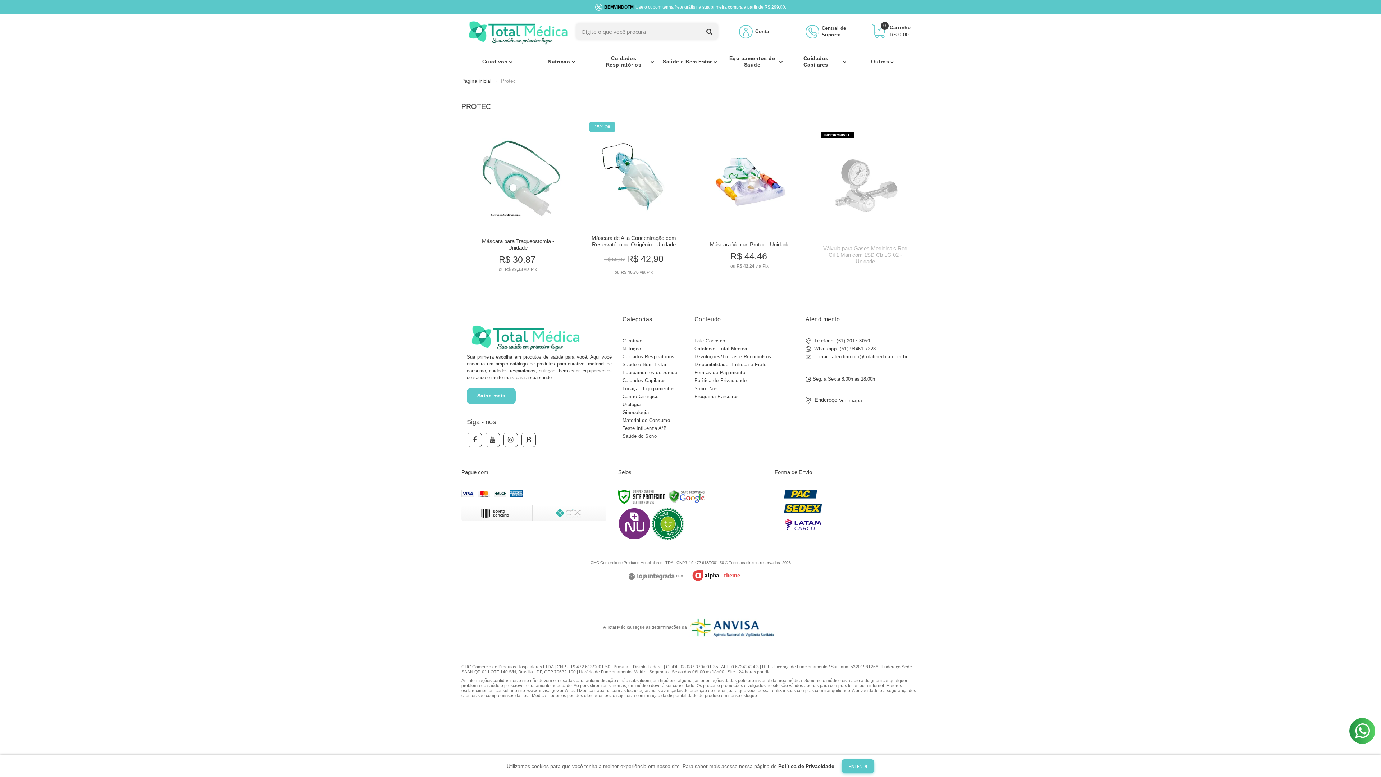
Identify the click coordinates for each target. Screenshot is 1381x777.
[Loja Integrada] (656, 577)
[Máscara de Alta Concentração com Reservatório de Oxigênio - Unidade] (633, 200)
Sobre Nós (706, 388)
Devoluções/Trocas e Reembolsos (732, 356)
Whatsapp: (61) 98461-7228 (844, 348)
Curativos (633, 341)
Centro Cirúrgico (641, 396)
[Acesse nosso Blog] (528, 440)
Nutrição (632, 348)
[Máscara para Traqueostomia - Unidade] (518, 200)
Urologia (632, 404)
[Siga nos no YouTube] (493, 440)
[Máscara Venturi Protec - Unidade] (749, 200)
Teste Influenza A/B (645, 428)
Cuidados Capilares (644, 380)
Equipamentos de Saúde (650, 372)
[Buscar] (709, 31)
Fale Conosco (709, 341)
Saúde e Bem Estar (645, 364)
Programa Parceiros (716, 396)
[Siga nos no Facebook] (475, 440)
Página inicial (476, 81)
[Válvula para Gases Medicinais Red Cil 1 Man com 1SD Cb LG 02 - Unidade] (865, 200)
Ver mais (518, 264)
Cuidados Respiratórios (649, 356)
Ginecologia (636, 412)
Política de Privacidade (720, 380)
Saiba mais (491, 396)
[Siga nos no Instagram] (510, 440)
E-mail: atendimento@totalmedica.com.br (860, 356)
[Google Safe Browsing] (687, 496)
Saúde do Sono (640, 436)
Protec (508, 81)
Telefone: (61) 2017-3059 (841, 341)
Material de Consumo (646, 420)
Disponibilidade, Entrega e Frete (730, 364)
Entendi (858, 766)
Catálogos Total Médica (720, 348)
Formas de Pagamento (720, 372)
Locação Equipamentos (649, 388)
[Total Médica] (517, 31)
